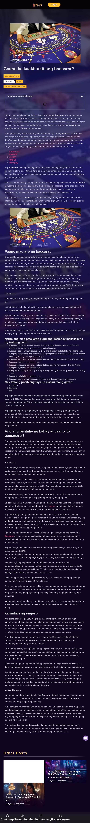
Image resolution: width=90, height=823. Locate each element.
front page (7, 819)
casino (52, 506)
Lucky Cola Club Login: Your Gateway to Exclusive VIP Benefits (23, 795)
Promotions (22, 819)
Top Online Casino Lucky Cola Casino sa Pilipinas (21, 772)
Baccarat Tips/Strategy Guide (15, 86)
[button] (82, 96)
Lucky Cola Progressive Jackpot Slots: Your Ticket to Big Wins (64, 772)
